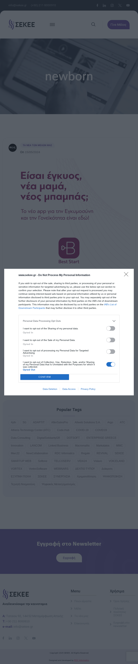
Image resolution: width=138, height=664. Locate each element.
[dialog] (69, 332)
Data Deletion (50, 389)
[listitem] (69, 321)
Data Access (69, 389)
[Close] (127, 275)
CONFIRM (45, 377)
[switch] (110, 328)
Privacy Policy (88, 389)
